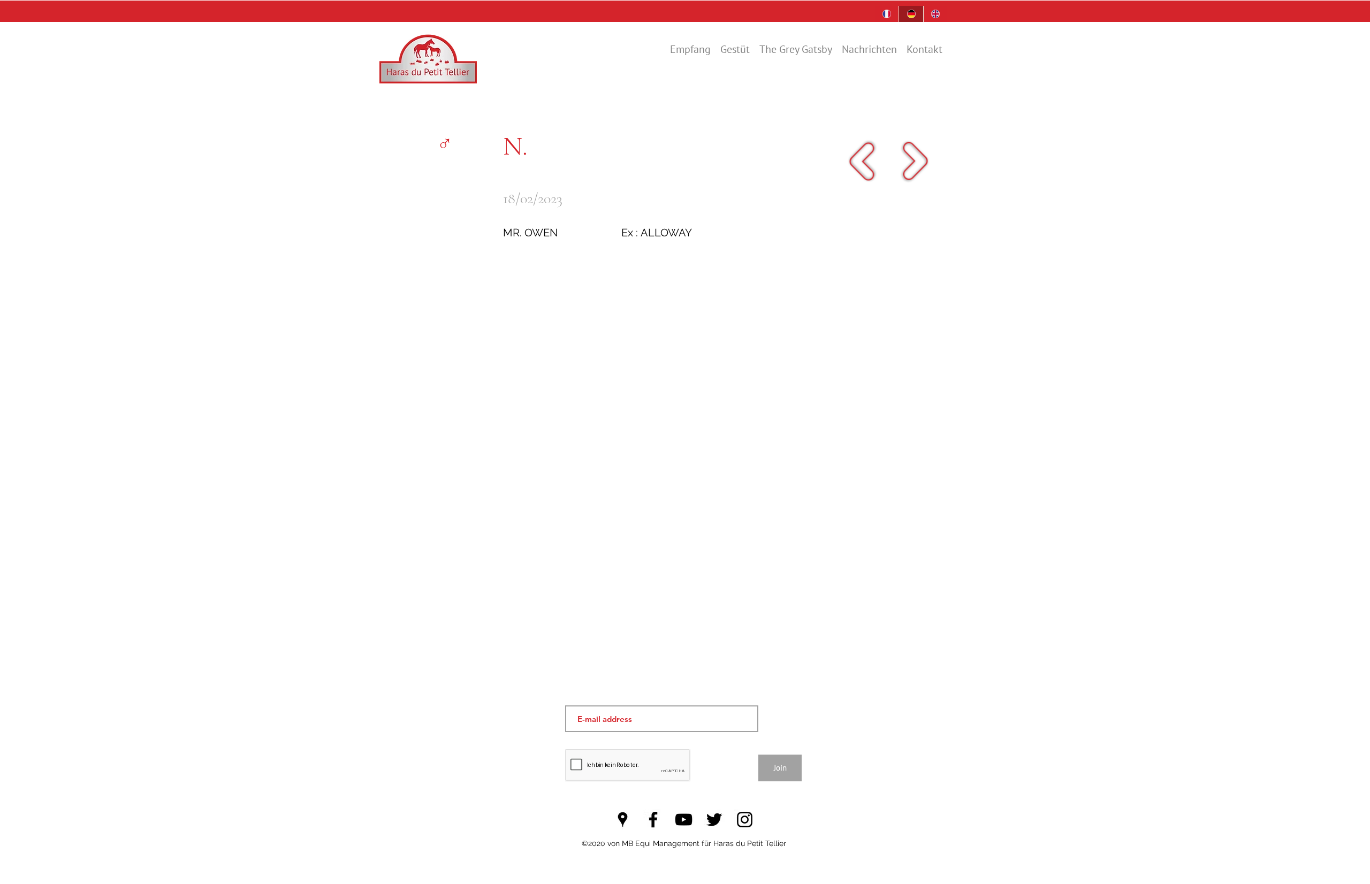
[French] (887, 14)
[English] (935, 14)
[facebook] (653, 819)
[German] (911, 14)
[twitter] (714, 819)
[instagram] (744, 819)
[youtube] (683, 819)
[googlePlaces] (622, 819)
